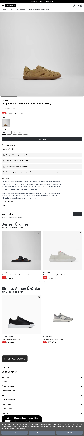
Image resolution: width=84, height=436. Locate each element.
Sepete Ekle (42, 139)
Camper (5, 100)
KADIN (11, 9)
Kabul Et (69, 433)
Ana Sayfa (4, 9)
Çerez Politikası (21, 428)
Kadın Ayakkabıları (20, 9)
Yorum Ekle (77, 214)
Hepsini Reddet (42, 433)
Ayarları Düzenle (14, 433)
